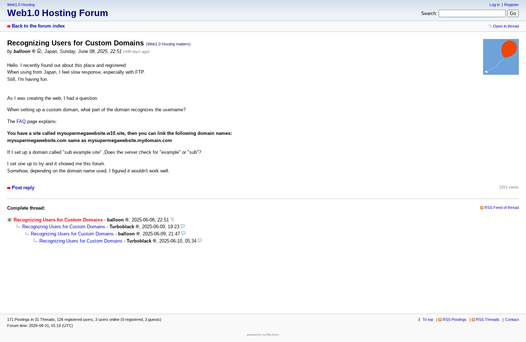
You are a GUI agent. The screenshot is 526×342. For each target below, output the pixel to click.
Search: (429, 13)
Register (511, 5)
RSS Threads (488, 319)
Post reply (23, 187)
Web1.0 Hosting (21, 5)
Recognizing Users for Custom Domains (63, 226)
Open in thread (506, 26)
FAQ (21, 121)
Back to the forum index (38, 26)
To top (428, 319)
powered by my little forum (263, 334)
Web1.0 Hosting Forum (57, 13)
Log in (495, 5)
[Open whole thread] (172, 220)
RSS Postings (455, 319)
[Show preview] (183, 226)
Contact (512, 319)
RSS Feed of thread (501, 207)
